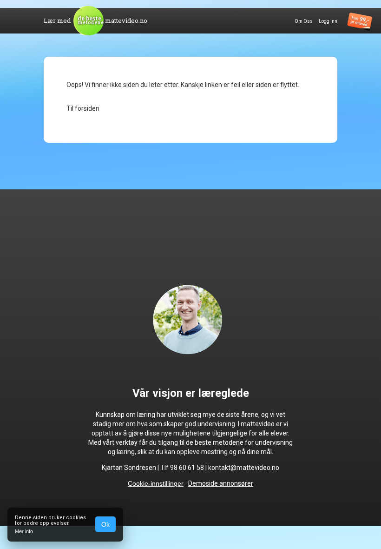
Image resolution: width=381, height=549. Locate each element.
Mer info (24, 531)
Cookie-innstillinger (156, 483)
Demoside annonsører (220, 483)
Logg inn (328, 21)
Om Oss (304, 21)
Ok (105, 524)
